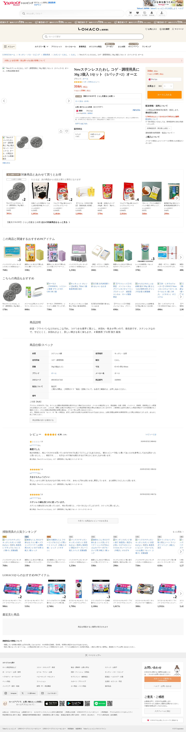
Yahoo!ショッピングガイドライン (94, 728)
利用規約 (71, 728)
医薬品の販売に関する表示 (70, 715)
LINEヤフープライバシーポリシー (29, 728)
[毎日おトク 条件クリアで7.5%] (93, 21)
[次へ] (68, 101)
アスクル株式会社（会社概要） (107, 715)
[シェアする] (61, 131)
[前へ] (4, 101)
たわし (73, 55)
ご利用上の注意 (70, 712)
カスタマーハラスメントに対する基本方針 (48, 712)
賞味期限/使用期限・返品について (159, 133)
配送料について (152, 119)
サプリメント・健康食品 (79, 676)
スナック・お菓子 (111, 667)
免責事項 (79, 728)
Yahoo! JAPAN (143, 8)
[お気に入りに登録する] (66, 131)
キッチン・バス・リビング (29, 55)
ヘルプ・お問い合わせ (162, 686)
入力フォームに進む (163, 711)
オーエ (85, 79)
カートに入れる (164, 95)
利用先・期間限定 (87, 113)
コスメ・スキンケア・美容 (46, 667)
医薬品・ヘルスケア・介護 (114, 676)
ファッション (41, 681)
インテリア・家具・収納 (11, 686)
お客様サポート (27, 712)
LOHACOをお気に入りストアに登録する (164, 720)
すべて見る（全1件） (82, 101)
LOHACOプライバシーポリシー (88, 712)
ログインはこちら (81, 123)
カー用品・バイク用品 (78, 686)
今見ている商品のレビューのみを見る (93, 521)
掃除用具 (46, 55)
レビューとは (151, 434)
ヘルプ (180, 8)
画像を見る (6, 163)
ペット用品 (6, 681)
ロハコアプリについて (25, 705)
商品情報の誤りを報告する (43, 420)
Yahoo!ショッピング (9, 728)
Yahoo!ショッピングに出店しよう (163, 8)
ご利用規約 (104, 712)
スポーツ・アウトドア (78, 681)
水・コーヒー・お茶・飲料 (12, 672)
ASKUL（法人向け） (88, 715)
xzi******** (34, 445)
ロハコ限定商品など (9, 667)
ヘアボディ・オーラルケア (12, 676)
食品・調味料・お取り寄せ (80, 667)
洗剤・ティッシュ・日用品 (80, 672)
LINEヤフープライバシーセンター (54, 728)
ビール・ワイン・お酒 (44, 672)
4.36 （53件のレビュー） (92, 82)
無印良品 (108, 686)
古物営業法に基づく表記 (51, 715)
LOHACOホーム (9, 55)
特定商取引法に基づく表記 (12, 715)
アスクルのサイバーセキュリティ (121, 712)
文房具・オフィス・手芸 (113, 681)
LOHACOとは (15, 712)
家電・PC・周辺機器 (44, 686)
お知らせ (6, 712)
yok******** (34, 498)
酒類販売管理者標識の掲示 (32, 715)
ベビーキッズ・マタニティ (46, 676)
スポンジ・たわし (60, 55)
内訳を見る (136, 110)
